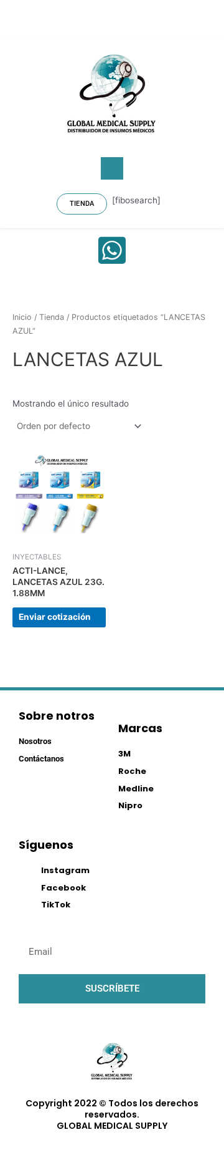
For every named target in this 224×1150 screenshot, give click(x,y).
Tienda (51, 317)
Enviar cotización (55, 617)
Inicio (22, 317)
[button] (112, 168)
